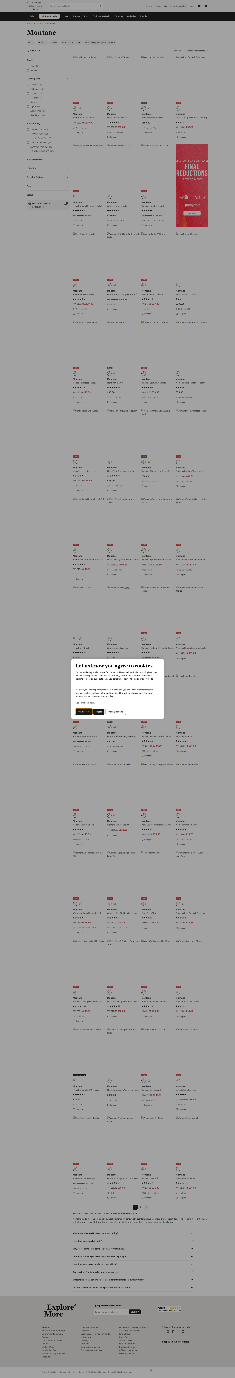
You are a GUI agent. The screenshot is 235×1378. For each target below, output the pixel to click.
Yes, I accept (83, 711)
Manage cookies (115, 711)
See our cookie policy (85, 702)
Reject (99, 711)
